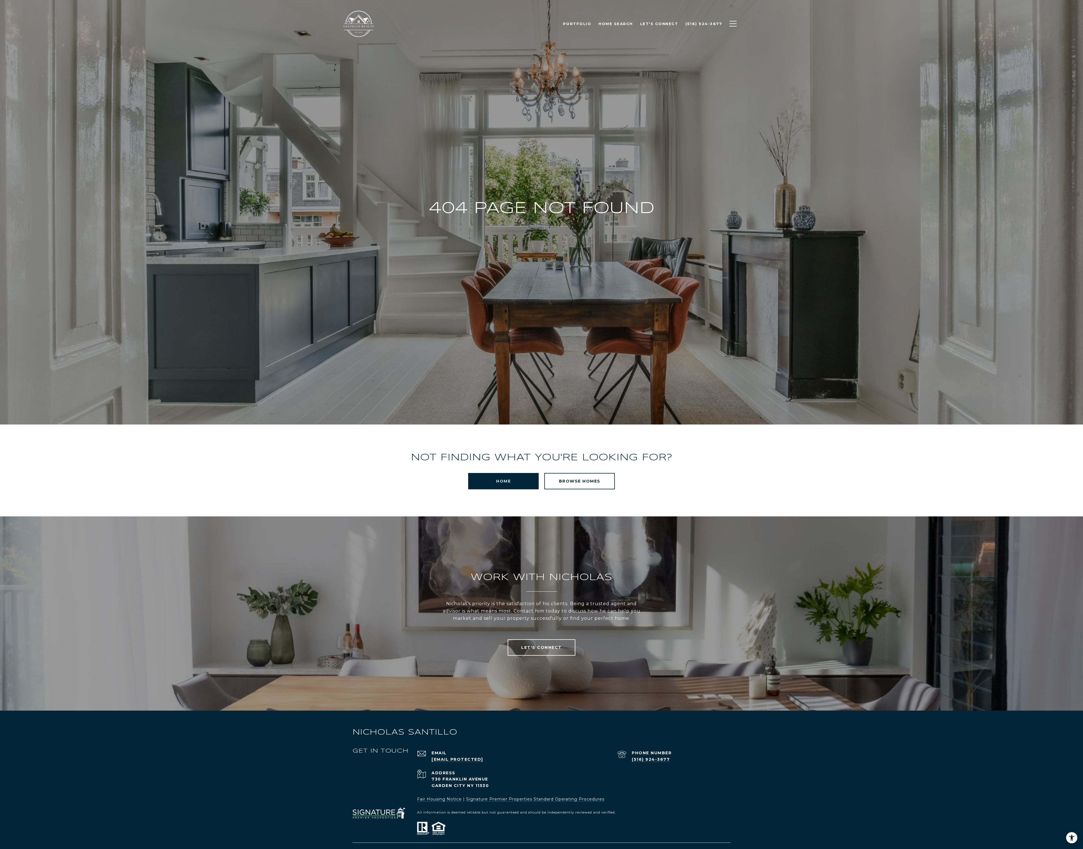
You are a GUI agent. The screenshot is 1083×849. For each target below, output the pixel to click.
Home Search (615, 23)
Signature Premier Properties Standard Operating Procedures (535, 799)
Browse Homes (579, 481)
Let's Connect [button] (541, 647)
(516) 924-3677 (651, 759)
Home (503, 481)
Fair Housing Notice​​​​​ (439, 799)
